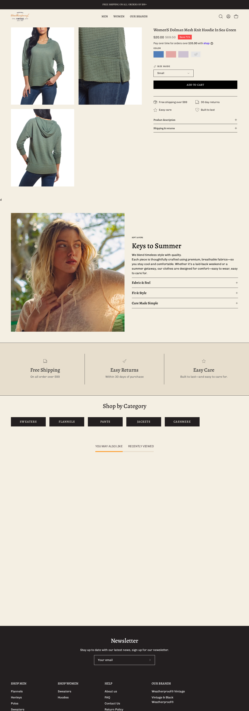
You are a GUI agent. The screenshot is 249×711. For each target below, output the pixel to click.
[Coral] (171, 54)
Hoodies (63, 697)
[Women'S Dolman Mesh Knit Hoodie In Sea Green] (196, 54)
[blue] (158, 54)
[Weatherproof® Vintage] (20, 16)
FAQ (107, 697)
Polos (14, 703)
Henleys (16, 697)
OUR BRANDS (161, 683)
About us (111, 691)
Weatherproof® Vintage (168, 691)
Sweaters (64, 691)
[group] (124, 4)
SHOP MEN (18, 683)
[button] (221, 16)
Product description (164, 120)
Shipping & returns (164, 128)
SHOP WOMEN (68, 683)
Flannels (17, 691)
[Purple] (183, 54)
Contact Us (112, 703)
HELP (108, 683)
